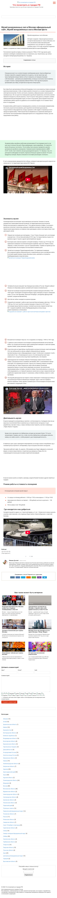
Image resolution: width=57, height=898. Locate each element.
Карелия (5, 769)
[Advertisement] (28, 12)
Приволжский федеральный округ (13, 811)
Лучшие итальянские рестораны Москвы (12, 631)
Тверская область (8, 847)
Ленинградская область (10, 780)
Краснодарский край (9, 772)
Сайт (35, 670)
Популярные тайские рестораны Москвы (12, 653)
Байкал (5, 727)
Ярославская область (9, 861)
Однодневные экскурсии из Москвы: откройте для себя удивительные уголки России (38, 608)
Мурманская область (9, 791)
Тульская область (8, 850)
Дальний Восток (7, 749)
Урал (4, 853)
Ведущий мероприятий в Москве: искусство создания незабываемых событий (13, 608)
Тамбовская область (9, 842)
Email (20, 670)
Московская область (9, 788)
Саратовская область (9, 828)
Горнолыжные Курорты (10, 747)
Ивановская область (9, 758)
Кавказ (5, 761)
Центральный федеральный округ (13, 856)
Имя (3, 670)
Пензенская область (9, 802)
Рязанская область (8, 819)
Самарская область (8, 822)
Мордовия (6, 783)
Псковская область (8, 814)
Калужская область (8, 766)
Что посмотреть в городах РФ (26, 5)
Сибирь (5, 836)
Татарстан (6, 844)
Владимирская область (10, 738)
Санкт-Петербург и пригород (11, 825)
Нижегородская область (10, 794)
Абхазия (5, 719)
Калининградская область (10, 763)
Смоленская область (9, 839)
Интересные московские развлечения (37, 653)
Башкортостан (7, 730)
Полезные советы (8, 808)
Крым (5, 774)
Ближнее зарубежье (9, 735)
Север (5, 830)
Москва (5, 786)
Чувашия (5, 858)
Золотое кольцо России (10, 755)
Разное (5, 816)
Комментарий (5, 675)
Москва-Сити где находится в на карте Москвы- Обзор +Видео (39, 631)
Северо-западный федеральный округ (14, 833)
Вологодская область (9, 741)
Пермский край (7, 805)
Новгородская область (9, 797)
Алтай (4, 721)
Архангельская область (10, 724)
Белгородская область (9, 733)
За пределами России (9, 752)
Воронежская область (9, 744)
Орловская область (8, 800)
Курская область (8, 777)
